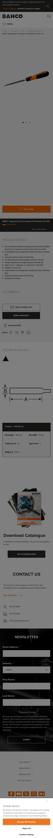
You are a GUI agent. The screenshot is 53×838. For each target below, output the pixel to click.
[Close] (47, 801)
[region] (26, 818)
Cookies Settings (26, 834)
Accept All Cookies (26, 821)
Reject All (26, 828)
